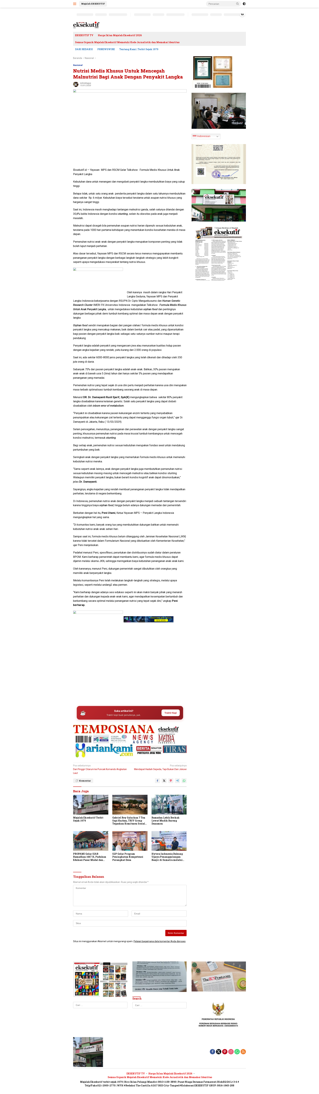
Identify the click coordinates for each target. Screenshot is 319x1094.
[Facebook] (212, 1052)
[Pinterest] (224, 1052)
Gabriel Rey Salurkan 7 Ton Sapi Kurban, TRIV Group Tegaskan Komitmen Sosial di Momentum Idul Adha (128, 820)
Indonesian (203, 136)
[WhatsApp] (237, 1052)
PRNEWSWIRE (106, 49)
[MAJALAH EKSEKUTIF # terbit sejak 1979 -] (88, 1052)
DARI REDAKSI (84, 49)
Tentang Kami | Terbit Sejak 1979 (138, 49)
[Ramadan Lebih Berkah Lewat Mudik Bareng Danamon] (169, 805)
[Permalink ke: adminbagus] (75, 84)
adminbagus (85, 83)
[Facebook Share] (157, 780)
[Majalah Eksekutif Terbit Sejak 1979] (90, 805)
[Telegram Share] (177, 780)
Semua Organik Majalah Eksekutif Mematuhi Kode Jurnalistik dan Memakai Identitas (127, 42)
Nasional (78, 65)
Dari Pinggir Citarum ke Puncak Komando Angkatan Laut (100, 769)
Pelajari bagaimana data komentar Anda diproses (160, 941)
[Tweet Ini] (164, 780)
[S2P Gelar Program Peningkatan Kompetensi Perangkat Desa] (130, 841)
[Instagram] (231, 1052)
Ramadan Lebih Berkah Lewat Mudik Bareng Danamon (165, 820)
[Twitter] (218, 1052)
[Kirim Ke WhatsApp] (184, 780)
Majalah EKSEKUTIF (93, 3)
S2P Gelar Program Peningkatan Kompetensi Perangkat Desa (127, 856)
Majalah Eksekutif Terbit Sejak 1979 (88, 819)
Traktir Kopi (170, 712)
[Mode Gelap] (244, 4)
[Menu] (75, 4)
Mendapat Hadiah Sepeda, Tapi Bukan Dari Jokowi (160, 767)
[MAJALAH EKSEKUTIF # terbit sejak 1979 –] (86, 25)
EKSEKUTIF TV (84, 35)
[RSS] (243, 1052)
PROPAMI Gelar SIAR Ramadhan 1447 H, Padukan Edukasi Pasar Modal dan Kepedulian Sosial (89, 856)
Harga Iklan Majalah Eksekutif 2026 (120, 35)
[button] (237, 3)
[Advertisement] (130, 677)
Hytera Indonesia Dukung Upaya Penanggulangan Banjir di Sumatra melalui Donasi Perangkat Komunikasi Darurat (167, 856)
